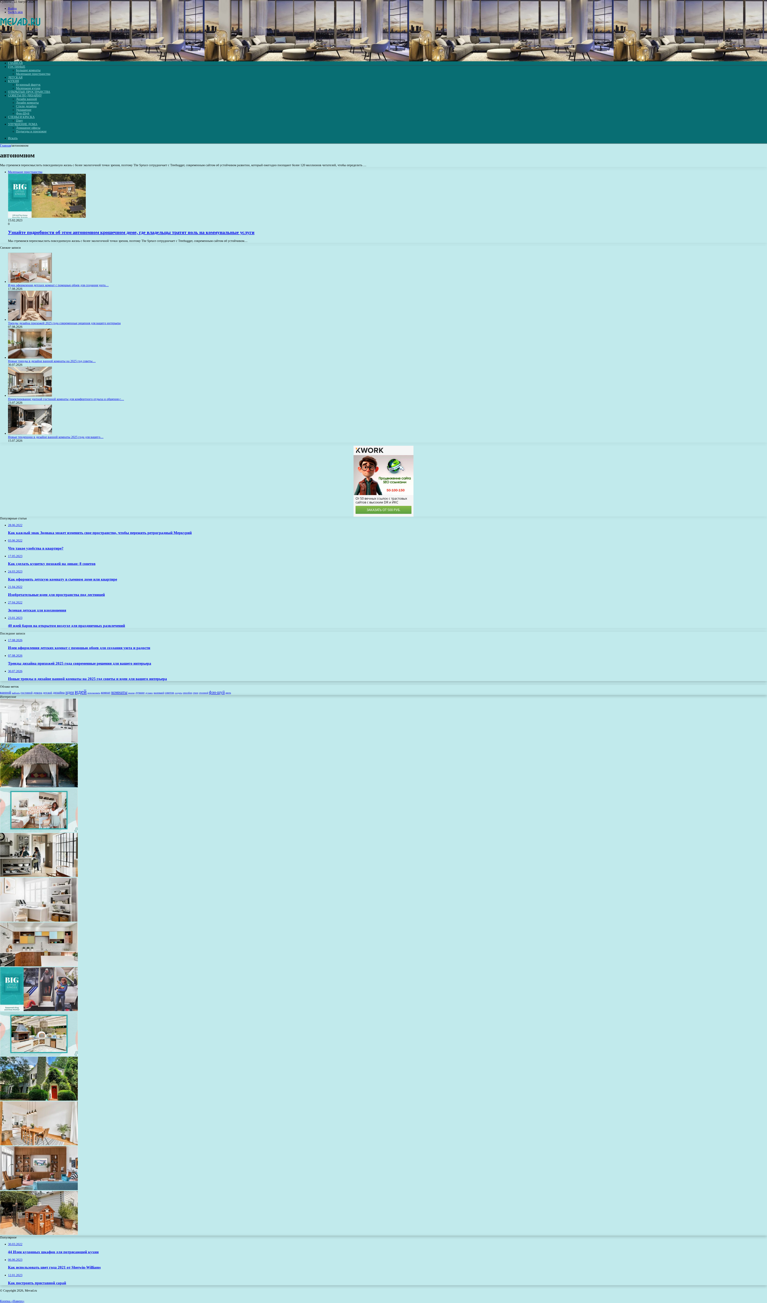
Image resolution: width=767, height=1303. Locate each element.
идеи (70, 692)
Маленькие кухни (28, 88)
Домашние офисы (28, 127)
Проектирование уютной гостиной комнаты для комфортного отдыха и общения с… (66, 399)
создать (178, 693)
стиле (195, 692)
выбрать (16, 693)
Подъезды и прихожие (31, 131)
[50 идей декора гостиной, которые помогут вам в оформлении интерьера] (39, 1189)
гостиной (27, 692)
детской (47, 692)
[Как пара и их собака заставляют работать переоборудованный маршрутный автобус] (39, 1010)
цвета (228, 692)
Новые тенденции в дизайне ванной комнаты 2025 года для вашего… (55, 437)
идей (81, 691)
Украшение (23, 109)
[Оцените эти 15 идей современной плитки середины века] (39, 965)
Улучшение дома (22, 124)
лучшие (140, 692)
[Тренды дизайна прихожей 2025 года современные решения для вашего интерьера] (30, 319)
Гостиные (16, 66)
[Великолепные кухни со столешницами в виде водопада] (39, 741)
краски (131, 693)
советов (169, 692)
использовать (93, 693)
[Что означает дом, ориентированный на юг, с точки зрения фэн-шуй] (39, 1099)
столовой (203, 692)
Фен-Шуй (22, 113)
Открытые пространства (29, 91)
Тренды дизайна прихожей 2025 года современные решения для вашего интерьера (64, 323)
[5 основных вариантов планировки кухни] (39, 875)
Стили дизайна (26, 106)
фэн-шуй (217, 692)
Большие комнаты (28, 70)
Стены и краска (21, 117)
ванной (5, 692)
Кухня (13, 81)
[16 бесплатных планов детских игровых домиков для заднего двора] (39, 1233)
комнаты (119, 692)
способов (187, 692)
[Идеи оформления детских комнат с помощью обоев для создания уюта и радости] (30, 281)
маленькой (159, 692)
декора (37, 692)
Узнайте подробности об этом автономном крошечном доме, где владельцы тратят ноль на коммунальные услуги (131, 232)
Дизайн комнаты (27, 102)
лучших (149, 693)
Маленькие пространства (33, 74)
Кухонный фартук (28, 84)
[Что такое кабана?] (39, 786)
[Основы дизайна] (20, 56)
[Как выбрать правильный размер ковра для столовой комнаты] (39, 1144)
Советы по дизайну (25, 95)
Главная (5, 145)
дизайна (59, 692)
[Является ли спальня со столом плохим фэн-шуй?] (39, 920)
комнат (105, 692)
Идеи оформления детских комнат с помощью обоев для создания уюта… (58, 285)
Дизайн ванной (26, 99)
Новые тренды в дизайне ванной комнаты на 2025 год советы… (52, 361)
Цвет (19, 120)
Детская (15, 77)
